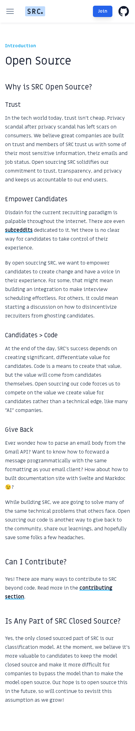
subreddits (19, 230)
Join (102, 11)
